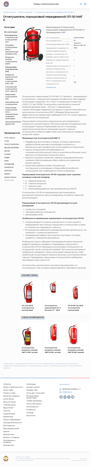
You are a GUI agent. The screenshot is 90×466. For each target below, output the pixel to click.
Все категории (10, 32)
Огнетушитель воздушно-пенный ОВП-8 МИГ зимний (76, 350)
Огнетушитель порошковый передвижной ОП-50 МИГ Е (54, 12)
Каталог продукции (25, 12)
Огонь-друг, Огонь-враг (35, 393)
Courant (7, 154)
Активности (31, 410)
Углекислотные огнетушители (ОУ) (11, 39)
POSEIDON (9, 167)
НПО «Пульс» (9, 138)
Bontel (7, 151)
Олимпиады (31, 384)
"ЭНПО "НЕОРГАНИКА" (13, 144)
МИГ (63, 32)
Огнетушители (10, 35)
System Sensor (10, 177)
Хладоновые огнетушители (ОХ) (11, 96)
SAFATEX (8, 171)
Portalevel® (9, 164)
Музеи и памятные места (13, 387)
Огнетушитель (29, 265)
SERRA (7, 174)
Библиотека (8, 417)
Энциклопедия (9, 414)
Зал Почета (30, 416)
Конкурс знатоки (33, 387)
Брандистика (8, 445)
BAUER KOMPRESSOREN (14, 148)
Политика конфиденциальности (79, 459)
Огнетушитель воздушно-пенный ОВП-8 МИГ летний (53, 350)
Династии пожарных (11, 396)
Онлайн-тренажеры (34, 401)
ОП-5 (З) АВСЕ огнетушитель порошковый (28, 308)
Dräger (7, 157)
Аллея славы (8, 390)
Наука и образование (11, 420)
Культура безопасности (12, 423)
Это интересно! (32, 407)
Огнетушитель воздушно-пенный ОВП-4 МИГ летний (30, 350)
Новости (6, 411)
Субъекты (7, 384)
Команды (30, 413)
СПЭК (6, 141)
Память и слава (9, 393)
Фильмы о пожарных (11, 437)
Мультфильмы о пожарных (9, 441)
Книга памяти (8, 399)
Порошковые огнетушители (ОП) (11, 69)
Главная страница (9, 12)
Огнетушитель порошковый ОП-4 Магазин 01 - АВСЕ (53, 308)
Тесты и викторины (33, 404)
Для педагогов (9, 426)
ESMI (6, 161)
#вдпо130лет (8, 408)
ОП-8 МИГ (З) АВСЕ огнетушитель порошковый (75, 308)
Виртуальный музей (11, 429)
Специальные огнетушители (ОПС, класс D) (11, 89)
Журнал (6, 431)
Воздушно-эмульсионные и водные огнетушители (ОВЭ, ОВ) (11, 79)
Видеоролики (8, 434)
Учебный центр (9, 405)
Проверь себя (32, 390)
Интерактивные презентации (32, 397)
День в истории (9, 402)
